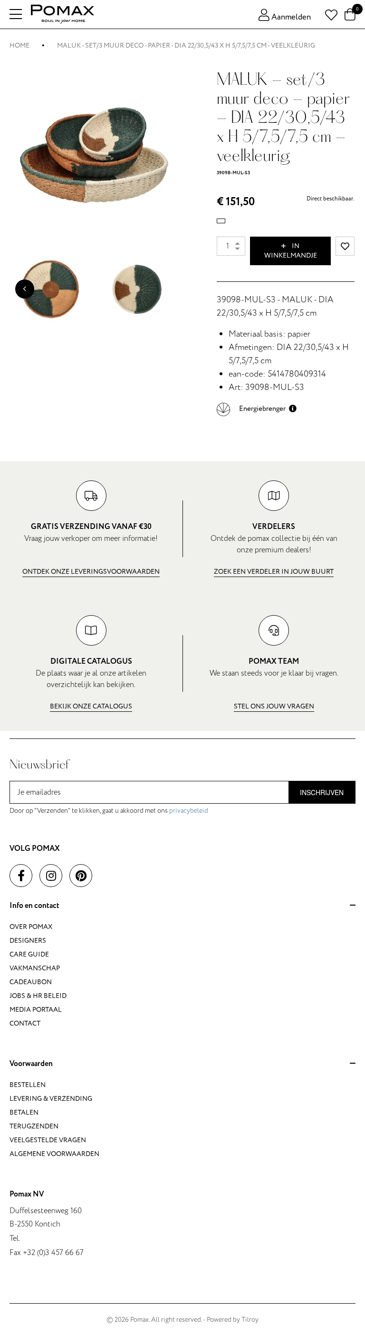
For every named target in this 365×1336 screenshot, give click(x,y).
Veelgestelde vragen (48, 1140)
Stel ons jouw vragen (274, 706)
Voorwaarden (31, 1064)
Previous (24, 289)
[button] (257, 409)
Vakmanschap (35, 968)
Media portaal (36, 1009)
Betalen (24, 1112)
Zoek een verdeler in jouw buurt (274, 571)
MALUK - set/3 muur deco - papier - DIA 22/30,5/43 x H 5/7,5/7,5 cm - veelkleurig (186, 45)
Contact (25, 1023)
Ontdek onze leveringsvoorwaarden (91, 571)
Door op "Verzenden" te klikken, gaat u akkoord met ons (109, 810)
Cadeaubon (31, 982)
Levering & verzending (51, 1098)
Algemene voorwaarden (54, 1153)
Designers (28, 940)
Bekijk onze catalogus (91, 706)
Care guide (29, 954)
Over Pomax (31, 926)
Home (19, 45)
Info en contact (34, 906)
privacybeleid (188, 810)
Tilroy (250, 1319)
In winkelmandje (290, 250)
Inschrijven (322, 792)
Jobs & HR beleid (38, 995)
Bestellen (28, 1084)
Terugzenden (34, 1126)
